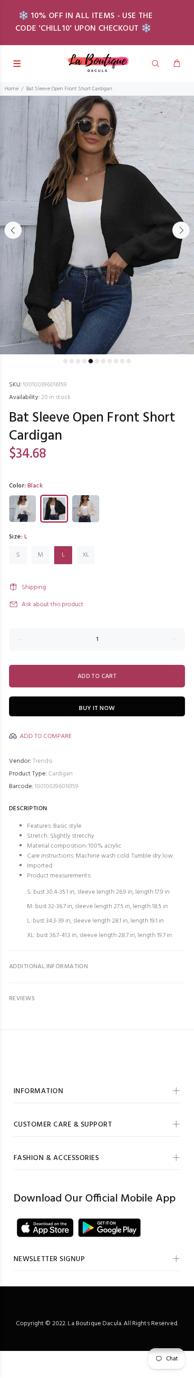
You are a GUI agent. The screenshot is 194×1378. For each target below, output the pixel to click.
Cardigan (60, 774)
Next (180, 230)
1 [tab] (65, 361)
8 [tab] (109, 361)
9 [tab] (116, 361)
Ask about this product (52, 604)
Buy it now (97, 708)
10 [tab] (122, 361)
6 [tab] (97, 361)
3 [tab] (78, 361)
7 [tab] (103, 361)
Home (11, 88)
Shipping (34, 587)
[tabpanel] (97, 225)
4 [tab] (84, 361)
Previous (13, 230)
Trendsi (42, 761)
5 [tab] (90, 361)
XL (86, 555)
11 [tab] (128, 361)
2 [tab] (71, 361)
